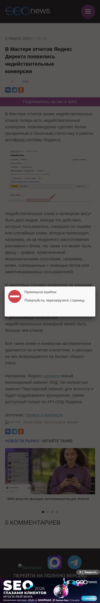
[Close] (95, 286)
